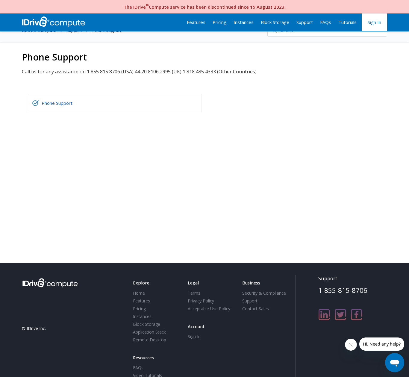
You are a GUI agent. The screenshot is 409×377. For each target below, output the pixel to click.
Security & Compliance (264, 293)
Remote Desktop (149, 340)
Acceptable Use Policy (209, 308)
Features (196, 22)
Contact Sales (255, 308)
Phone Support (57, 103)
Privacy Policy (201, 301)
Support (304, 22)
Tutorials (347, 22)
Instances (244, 22)
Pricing (219, 22)
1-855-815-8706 (342, 290)
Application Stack (149, 332)
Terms (194, 293)
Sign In (374, 22)
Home (139, 293)
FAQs (325, 22)
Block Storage (275, 22)
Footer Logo (51, 282)
